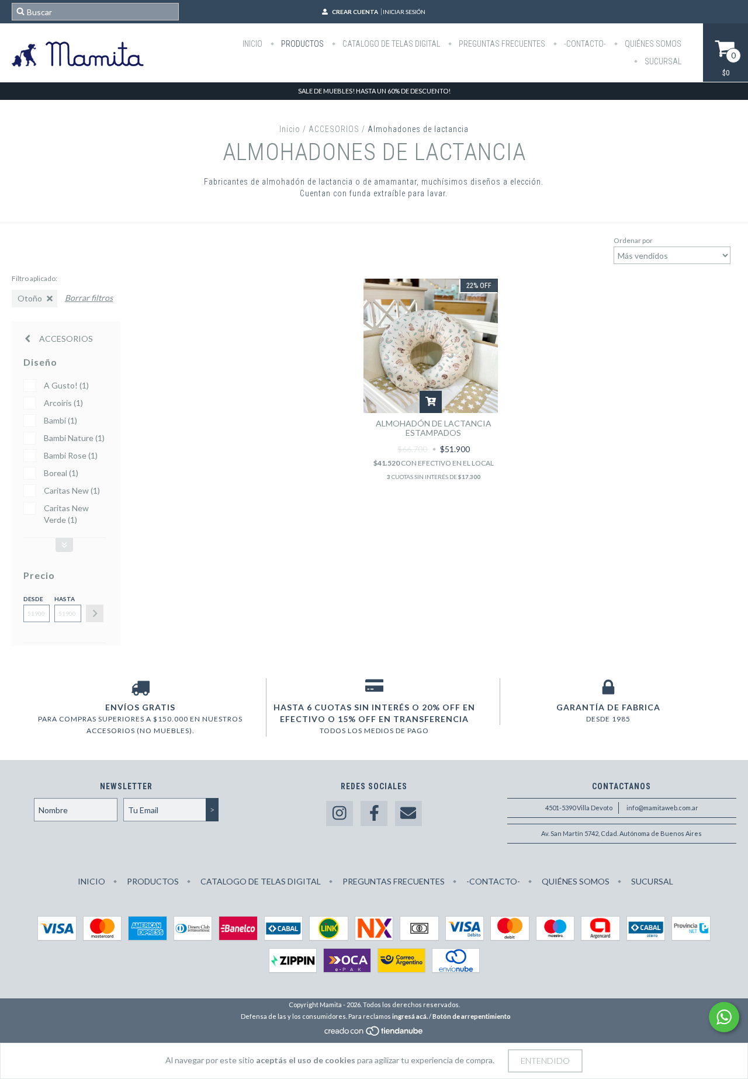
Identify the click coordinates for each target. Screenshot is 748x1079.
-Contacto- (584, 43)
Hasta (64, 598)
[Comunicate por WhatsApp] (724, 1017)
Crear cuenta (355, 11)
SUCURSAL (662, 61)
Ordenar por (633, 240)
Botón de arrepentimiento (471, 1016)
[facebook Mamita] (374, 813)
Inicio (252, 43)
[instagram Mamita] (339, 813)
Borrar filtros (89, 298)
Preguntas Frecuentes (501, 43)
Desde (33, 598)
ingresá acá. (410, 1016)
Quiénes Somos (652, 43)
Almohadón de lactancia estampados (433, 428)
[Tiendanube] (374, 1034)
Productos (301, 43)
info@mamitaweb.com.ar (662, 807)
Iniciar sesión (404, 11)
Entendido (545, 1061)
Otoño (30, 298)
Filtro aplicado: (34, 278)
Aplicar (94, 613)
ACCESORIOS (334, 129)
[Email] (408, 813)
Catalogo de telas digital (390, 43)
